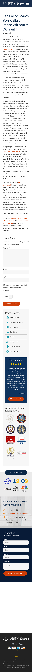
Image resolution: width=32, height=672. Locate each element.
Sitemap (16, 656)
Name (5, 269)
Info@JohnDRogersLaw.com (17, 513)
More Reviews (16, 399)
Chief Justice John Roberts (11, 152)
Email (5, 277)
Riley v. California (8, 49)
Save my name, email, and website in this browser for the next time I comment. (15, 287)
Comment (6, 248)
